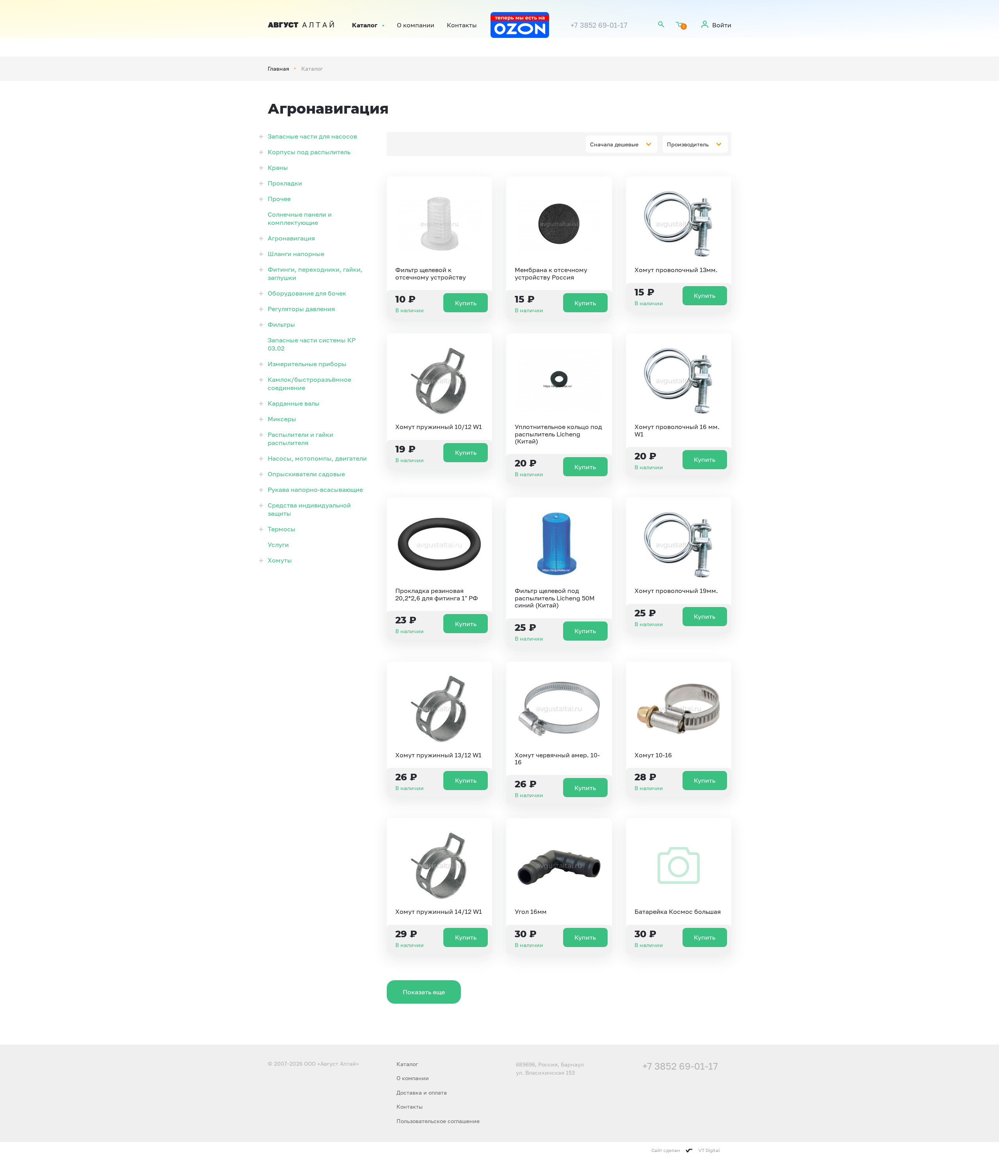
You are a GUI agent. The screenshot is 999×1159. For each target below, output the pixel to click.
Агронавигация (291, 238)
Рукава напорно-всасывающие (315, 489)
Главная (278, 68)
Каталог (364, 25)
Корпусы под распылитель (309, 152)
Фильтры (281, 324)
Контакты (462, 25)
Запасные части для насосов (312, 136)
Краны (278, 167)
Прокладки (285, 183)
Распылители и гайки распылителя (300, 439)
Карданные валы (294, 403)
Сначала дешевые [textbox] (614, 144)
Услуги (278, 544)
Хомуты (280, 560)
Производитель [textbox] (688, 144)
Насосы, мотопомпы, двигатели (317, 458)
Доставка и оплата (421, 1092)
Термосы (281, 529)
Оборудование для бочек (307, 293)
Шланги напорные (296, 254)
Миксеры (282, 419)
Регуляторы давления (301, 309)
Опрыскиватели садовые (306, 474)
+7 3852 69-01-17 (599, 25)
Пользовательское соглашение (438, 1121)
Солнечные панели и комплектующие (300, 218)
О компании (415, 25)
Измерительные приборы (307, 364)
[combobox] (622, 144)
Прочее (279, 199)
